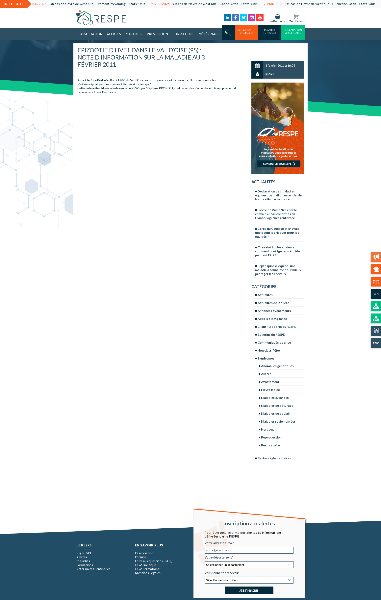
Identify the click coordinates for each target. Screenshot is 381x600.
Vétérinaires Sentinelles (93, 569)
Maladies (134, 34)
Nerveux (267, 429)
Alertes (114, 34)
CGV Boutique (145, 565)
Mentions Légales (148, 573)
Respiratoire (270, 445)
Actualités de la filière (273, 303)
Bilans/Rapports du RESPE (277, 326)
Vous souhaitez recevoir (221, 573)
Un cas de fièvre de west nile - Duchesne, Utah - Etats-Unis (301, 4)
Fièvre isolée (270, 389)
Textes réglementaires (274, 458)
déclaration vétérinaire (293, 31)
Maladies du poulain (276, 413)
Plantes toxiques (269, 31)
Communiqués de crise (274, 342)
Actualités (265, 295)
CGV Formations (147, 569)
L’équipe (140, 557)
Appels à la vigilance (272, 318)
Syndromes (266, 358)
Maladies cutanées (275, 397)
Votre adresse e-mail (219, 543)
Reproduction (271, 437)
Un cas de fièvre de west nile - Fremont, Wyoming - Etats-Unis (67, 4)
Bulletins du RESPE (271, 334)
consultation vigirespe (247, 31)
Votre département (218, 557)
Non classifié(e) (269, 350)
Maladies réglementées (278, 421)
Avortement (270, 382)
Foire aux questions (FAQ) (153, 561)
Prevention (157, 34)
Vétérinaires (210, 34)
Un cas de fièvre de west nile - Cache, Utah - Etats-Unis (185, 4)
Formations (183, 34)
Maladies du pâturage (277, 405)
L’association (90, 34)
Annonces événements (274, 310)
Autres (266, 374)
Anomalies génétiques (277, 366)
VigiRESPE (84, 553)
